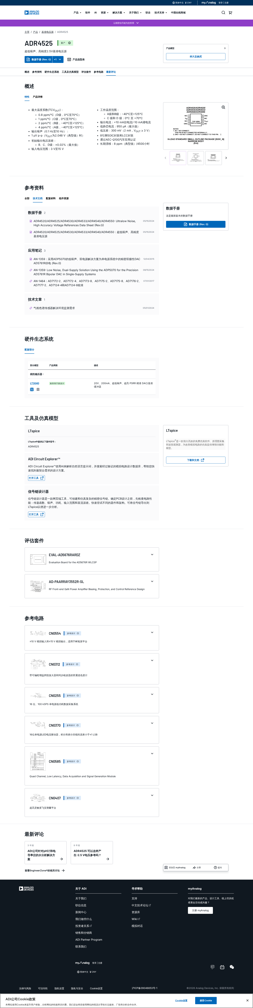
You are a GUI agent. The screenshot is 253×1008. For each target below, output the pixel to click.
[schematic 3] (213, 158)
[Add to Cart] (32, 389)
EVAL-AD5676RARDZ (64, 555)
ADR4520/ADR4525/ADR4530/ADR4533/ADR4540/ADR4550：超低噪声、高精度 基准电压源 (86, 234)
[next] (226, 158)
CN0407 (55, 798)
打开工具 (34, 477)
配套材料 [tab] (51, 198)
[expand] (152, 554)
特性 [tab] (27, 96)
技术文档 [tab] (38, 198)
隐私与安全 (77, 988)
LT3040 (34, 383)
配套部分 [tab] (29, 349)
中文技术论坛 (140, 905)
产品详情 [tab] (38, 96)
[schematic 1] (178, 158)
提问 (220, 867)
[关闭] (247, 1000)
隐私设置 (59, 988)
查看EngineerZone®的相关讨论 (42, 870)
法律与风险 (25, 988)
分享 (199, 867)
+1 (55, 59)
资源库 (136, 912)
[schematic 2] (196, 158)
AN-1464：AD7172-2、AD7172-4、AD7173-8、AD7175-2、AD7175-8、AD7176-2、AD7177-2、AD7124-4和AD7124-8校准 (87, 283)
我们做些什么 (83, 919)
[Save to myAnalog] (38, 389)
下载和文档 (193, 460)
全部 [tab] (27, 198)
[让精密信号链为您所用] (126, 23)
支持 (134, 898)
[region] (126, 1001)
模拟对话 (137, 926)
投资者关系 (82, 926)
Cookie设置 (96, 988)
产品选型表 (79, 59)
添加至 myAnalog (177, 867)
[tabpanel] (92, 129)
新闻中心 (80, 912)
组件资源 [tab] (64, 198)
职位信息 (80, 905)
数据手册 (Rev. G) (41, 59)
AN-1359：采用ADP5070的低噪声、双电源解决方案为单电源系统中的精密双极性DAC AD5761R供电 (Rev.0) (87, 261)
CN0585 (55, 761)
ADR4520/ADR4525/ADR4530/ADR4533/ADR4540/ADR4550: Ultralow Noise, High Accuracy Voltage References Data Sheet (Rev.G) (85, 223)
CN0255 (55, 695)
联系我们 (80, 946)
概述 (27, 71)
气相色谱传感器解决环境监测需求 (54, 308)
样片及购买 (196, 56)
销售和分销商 (83, 932)
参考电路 (98, 71)
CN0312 (54, 664)
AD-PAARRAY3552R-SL (66, 582)
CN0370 (55, 725)
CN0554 (55, 633)
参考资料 (37, 71)
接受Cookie (206, 1000)
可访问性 (43, 988)
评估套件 (86, 71)
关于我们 (80, 898)
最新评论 (111, 71)
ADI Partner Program (88, 939)
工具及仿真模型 (70, 71)
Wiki (134, 919)
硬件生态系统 (52, 71)
